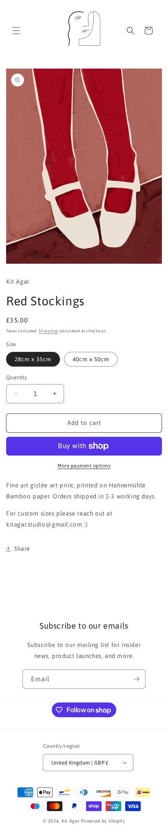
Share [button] (22, 548)
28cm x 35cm (33, 359)
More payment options (84, 466)
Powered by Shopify (103, 820)
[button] (16, 31)
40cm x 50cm (91, 359)
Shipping (48, 331)
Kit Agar (71, 820)
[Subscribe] (136, 679)
